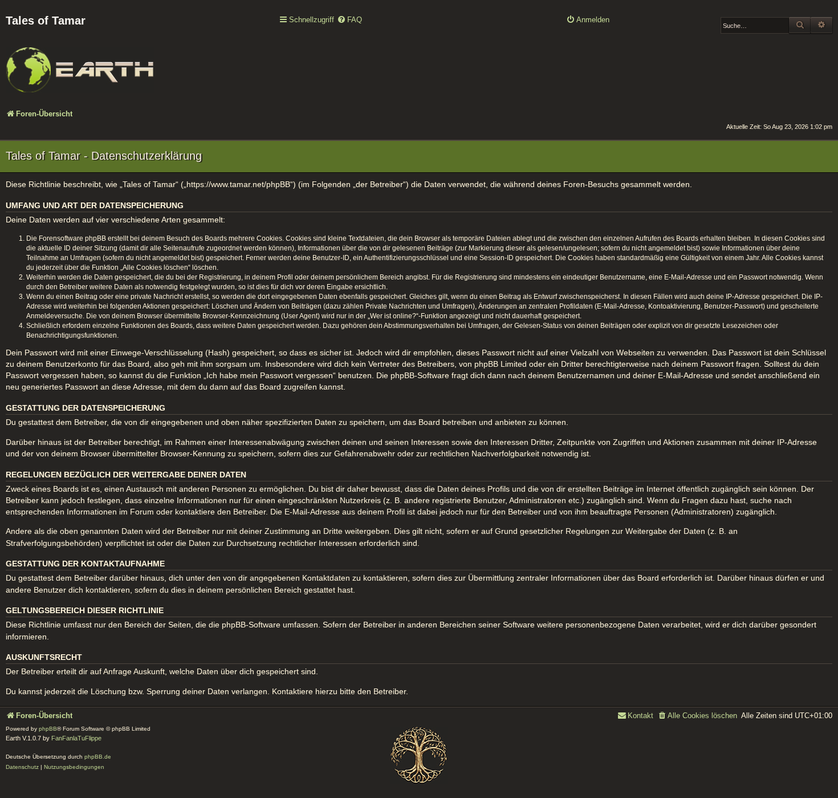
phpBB (48, 729)
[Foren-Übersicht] (80, 62)
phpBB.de (97, 757)
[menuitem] (349, 20)
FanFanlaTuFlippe (76, 738)
